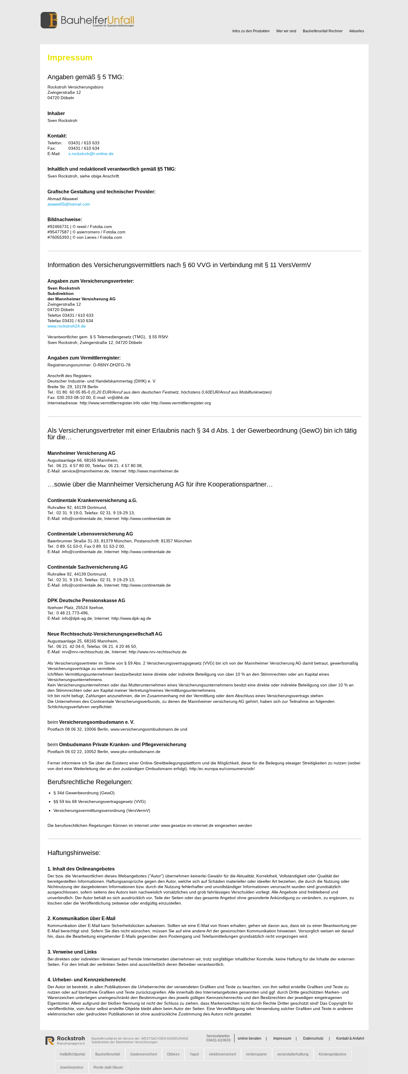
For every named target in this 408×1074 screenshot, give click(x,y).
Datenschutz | (316, 1038)
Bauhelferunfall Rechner (323, 31)
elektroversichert (222, 1054)
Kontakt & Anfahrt (350, 1038)
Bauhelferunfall (107, 1054)
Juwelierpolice (71, 1067)
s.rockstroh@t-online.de (90, 153)
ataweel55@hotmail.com (68, 204)
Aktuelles (356, 31)
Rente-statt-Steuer (108, 1067)
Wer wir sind (286, 31)
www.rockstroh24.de (66, 326)
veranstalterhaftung (293, 1054)
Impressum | (285, 1038)
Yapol (194, 1054)
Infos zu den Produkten (251, 31)
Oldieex (173, 1054)
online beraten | (252, 1038)
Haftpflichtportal (72, 1054)
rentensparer (256, 1054)
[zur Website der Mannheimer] (65, 1040)
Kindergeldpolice (332, 1054)
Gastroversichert (143, 1054)
